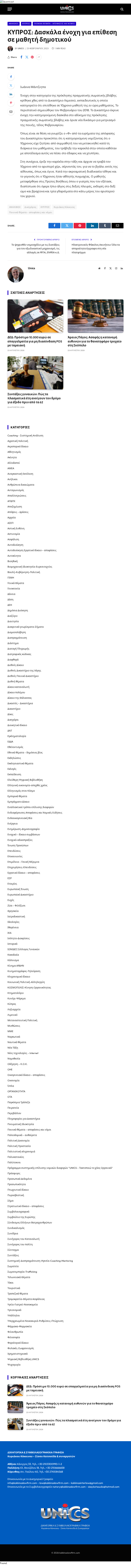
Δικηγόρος (30, 207)
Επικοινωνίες (15, 856)
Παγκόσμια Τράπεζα (19, 1102)
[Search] (121, 9)
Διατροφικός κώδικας (19, 654)
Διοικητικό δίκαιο (17, 725)
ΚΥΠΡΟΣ (45, 207)
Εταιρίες (12, 883)
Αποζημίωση (15, 506)
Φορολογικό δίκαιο (18, 1342)
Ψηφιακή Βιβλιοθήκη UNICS (23, 1359)
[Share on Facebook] (21, 57)
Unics (21, 48)
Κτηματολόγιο (16, 993)
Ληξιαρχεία (14, 1009)
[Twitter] (11, 85)
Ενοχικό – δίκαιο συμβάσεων (24, 834)
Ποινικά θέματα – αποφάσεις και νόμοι (29, 1129)
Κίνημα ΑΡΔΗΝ (16, 965)
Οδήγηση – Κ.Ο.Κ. (17, 1064)
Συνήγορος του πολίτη (20, 1244)
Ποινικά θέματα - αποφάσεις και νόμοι (54, 24)
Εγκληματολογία (17, 736)
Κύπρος (26, 24)
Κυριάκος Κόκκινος (64, 207)
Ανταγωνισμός (16, 490)
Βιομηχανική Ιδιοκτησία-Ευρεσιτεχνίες (30, 566)
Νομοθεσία (14, 1058)
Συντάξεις (13, 1255)
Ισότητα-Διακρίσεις (19, 938)
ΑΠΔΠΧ (11, 501)
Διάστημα (13, 643)
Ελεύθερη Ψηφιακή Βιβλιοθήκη (25, 779)
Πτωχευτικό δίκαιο (18, 1189)
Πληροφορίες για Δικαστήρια (24, 1118)
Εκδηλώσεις (14, 758)
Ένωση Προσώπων (18, 845)
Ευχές (11, 900)
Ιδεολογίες (13, 921)
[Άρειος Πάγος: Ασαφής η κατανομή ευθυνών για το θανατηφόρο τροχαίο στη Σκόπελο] (95, 316)
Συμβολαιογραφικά (18, 1211)
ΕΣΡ (10, 878)
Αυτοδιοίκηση (15, 544)
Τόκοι (10, 1282)
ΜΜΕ (10, 1031)
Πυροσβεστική (16, 1195)
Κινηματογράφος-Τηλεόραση (24, 971)
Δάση (10, 599)
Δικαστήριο (14, 708)
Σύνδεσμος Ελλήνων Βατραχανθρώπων (30, 1222)
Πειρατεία (13, 1107)
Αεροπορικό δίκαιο (18, 446)
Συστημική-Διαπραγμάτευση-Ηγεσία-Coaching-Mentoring (40, 1260)
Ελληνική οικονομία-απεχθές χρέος (27, 785)
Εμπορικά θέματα (17, 796)
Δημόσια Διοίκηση (18, 610)
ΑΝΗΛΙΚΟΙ (14, 207)
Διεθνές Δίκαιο (16, 665)
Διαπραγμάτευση (17, 637)
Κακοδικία (13, 954)
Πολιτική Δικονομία (19, 1140)
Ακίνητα (12, 457)
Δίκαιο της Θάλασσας (20, 697)
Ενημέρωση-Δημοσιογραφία (24, 829)
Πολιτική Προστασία (19, 1146)
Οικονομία (13, 1080)
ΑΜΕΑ (11, 468)
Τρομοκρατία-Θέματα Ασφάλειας (26, 1299)
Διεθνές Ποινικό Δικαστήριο (23, 676)
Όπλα (11, 1085)
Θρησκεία (13, 911)
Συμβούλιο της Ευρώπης (21, 1217)
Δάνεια (11, 594)
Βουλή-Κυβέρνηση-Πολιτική (24, 572)
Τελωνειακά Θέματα (19, 1277)
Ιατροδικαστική (16, 916)
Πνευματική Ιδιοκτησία (21, 1124)
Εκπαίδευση (14, 774)
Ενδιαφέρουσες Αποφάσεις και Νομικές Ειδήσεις (35, 812)
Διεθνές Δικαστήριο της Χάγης (24, 670)
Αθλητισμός (14, 451)
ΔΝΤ (10, 730)
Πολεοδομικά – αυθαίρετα (22, 1135)
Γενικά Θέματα (16, 583)
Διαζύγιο (12, 615)
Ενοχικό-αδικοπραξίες (20, 840)
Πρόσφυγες (14, 1173)
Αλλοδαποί (14, 462)
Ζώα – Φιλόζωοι (16, 905)
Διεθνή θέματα (16, 681)
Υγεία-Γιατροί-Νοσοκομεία (23, 1304)
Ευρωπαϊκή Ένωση (18, 889)
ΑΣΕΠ (10, 523)
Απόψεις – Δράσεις (18, 512)
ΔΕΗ (10, 604)
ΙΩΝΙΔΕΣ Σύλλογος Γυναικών (24, 949)
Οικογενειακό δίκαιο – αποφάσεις (26, 1075)
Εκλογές (12, 768)
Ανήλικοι (13, 24)
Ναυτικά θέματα (17, 1042)
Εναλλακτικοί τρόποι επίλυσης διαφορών (31, 807)
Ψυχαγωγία (14, 1364)
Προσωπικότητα (17, 1184)
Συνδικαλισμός (16, 1228)
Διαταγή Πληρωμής (18, 648)
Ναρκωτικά (14, 1036)
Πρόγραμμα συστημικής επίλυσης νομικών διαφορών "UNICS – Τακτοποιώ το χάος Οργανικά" (60, 1167)
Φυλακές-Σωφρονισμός (21, 1348)
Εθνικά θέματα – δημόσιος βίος (25, 752)
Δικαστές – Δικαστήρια (20, 703)
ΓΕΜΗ (11, 577)
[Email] (11, 111)
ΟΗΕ (10, 1069)
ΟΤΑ (10, 1096)
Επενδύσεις (14, 850)
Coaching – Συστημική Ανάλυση (25, 435)
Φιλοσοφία (14, 1337)
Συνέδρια (13, 1233)
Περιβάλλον (14, 1113)
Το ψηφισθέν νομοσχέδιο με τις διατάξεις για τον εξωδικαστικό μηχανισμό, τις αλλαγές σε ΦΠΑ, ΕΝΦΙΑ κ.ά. (35, 248)
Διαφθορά (13, 659)
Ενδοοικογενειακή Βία (20, 818)
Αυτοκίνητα (14, 555)
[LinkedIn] (11, 94)
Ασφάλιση (13, 539)
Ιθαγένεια (13, 927)
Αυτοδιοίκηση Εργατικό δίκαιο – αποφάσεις (32, 550)
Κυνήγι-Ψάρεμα (17, 998)
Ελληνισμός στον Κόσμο (21, 790)
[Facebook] (11, 76)
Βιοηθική (13, 561)
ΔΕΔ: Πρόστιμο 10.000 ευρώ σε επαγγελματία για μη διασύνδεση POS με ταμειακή (35, 341)
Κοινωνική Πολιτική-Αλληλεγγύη (26, 982)
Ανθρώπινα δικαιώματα (21, 484)
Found (3, 1563)
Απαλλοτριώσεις (17, 495)
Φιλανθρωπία (15, 1331)
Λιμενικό (12, 1014)
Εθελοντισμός (15, 747)
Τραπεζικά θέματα (18, 1293)
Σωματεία (13, 1266)
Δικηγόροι (13, 719)
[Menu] (10, 9)
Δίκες (10, 714)
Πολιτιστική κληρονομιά (21, 1151)
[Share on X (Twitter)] (26, 57)
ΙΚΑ (9, 932)
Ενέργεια (13, 823)
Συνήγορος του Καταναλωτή (24, 1238)
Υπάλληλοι (14, 1315)
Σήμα (10, 1200)
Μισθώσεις (14, 1025)
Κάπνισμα (13, 960)
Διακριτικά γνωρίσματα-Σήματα (26, 626)
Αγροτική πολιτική (18, 441)
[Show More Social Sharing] (39, 57)
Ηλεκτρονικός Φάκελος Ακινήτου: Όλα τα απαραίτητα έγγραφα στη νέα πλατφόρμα (96, 248)
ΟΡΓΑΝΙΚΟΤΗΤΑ (16, 1091)
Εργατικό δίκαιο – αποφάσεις (24, 872)
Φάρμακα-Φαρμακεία (20, 1326)
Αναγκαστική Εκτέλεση (20, 473)
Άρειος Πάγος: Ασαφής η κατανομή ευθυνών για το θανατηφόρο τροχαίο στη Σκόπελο (95, 341)
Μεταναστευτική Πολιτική (22, 1020)
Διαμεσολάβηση (17, 632)
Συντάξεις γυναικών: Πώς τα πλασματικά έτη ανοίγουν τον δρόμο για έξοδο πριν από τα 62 (34, 398)
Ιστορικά (12, 943)
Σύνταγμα (13, 1249)
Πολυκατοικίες (16, 1157)
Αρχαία (12, 517)
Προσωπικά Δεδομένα (20, 1178)
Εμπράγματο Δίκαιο (18, 801)
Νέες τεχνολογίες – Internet (23, 1053)
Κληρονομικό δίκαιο (19, 976)
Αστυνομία (14, 533)
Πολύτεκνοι (14, 1162)
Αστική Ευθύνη (16, 528)
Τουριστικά (14, 1288)
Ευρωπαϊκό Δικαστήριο (20, 894)
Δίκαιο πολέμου (16, 692)
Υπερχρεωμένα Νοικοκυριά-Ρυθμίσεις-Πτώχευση (35, 1320)
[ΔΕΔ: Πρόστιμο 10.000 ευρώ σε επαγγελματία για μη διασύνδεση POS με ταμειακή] (35, 316)
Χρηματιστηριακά (18, 1353)
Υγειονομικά (14, 1310)
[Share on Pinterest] (32, 57)
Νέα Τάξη (13, 1047)
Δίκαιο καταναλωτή (19, 686)
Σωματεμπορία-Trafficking (22, 1271)
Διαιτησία (13, 621)
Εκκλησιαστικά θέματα (20, 763)
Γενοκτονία (14, 588)
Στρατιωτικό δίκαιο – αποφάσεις (26, 1206)
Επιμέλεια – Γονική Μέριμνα (23, 861)
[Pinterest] (11, 102)
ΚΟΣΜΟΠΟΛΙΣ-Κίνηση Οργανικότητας (29, 987)
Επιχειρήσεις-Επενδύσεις (22, 867)
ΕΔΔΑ (10, 741)
